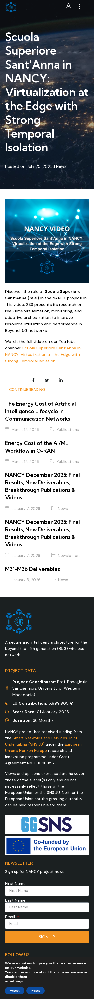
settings (16, 981)
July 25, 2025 (40, 166)
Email (10, 917)
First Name (15, 884)
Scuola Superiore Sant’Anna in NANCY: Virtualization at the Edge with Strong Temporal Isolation (43, 354)
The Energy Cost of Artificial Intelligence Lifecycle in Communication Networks (40, 411)
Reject (35, 991)
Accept (14, 991)
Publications (68, 429)
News (61, 166)
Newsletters (69, 555)
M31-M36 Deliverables (32, 569)
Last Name (15, 900)
